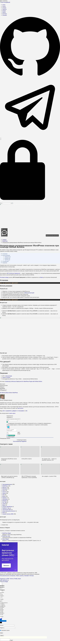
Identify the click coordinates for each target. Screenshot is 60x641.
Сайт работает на (4, 580)
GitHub (3, 392)
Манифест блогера (29, 575)
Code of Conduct (6, 377)
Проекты (4, 9)
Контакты (4, 13)
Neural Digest (5, 539)
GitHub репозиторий (29, 292)
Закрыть (1, 635)
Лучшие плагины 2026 (7, 514)
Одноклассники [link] (4, 385)
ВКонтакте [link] (2, 384)
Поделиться (4, 390)
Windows (4, 500)
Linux (3, 490)
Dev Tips (4, 502)
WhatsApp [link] (2, 388)
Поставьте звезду (4, 277)
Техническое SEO (6, 509)
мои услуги (20, 408)
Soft (3, 494)
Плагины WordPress (7, 506)
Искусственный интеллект (8, 511)
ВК (26, 410)
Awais (41, 277)
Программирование (7, 484)
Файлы (4, 12)
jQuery (3, 496)
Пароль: (2, 627)
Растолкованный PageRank (19, 441)
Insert (11, 640)
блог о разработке (7, 410)
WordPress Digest (6, 533)
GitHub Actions (8, 392)
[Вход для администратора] (30, 199)
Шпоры (4, 10)
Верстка (4, 487)
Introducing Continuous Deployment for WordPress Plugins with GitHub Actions (23, 381)
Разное (4, 493)
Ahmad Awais (9, 376)
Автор (3, 4)
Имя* (19, 432)
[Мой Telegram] (30, 137)
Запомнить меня (5, 630)
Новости (4, 491)
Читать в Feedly (13, 578)
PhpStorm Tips (5, 508)
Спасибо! (4, 15)
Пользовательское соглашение (7, 575)
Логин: (1, 625)
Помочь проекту (20, 575)
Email (19, 433)
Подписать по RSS (4, 578)
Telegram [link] (2, 387)
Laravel (4, 503)
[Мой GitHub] (30, 76)
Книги (3, 512)
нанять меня (12, 413)
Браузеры (4, 489)
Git (0, 392)
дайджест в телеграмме (18, 410)
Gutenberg (4, 499)
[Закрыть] (1, 622)
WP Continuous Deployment (13, 273)
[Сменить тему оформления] (0, 139)
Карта (19, 578)
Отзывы (4, 7)
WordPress (15, 392)
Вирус (3, 505)
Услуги (4, 6)
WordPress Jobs (6, 536)
